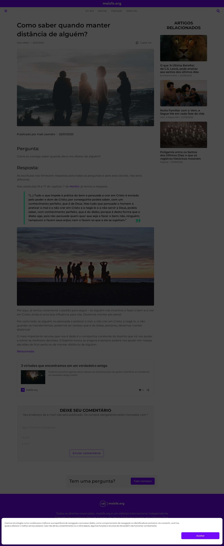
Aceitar (200, 535)
